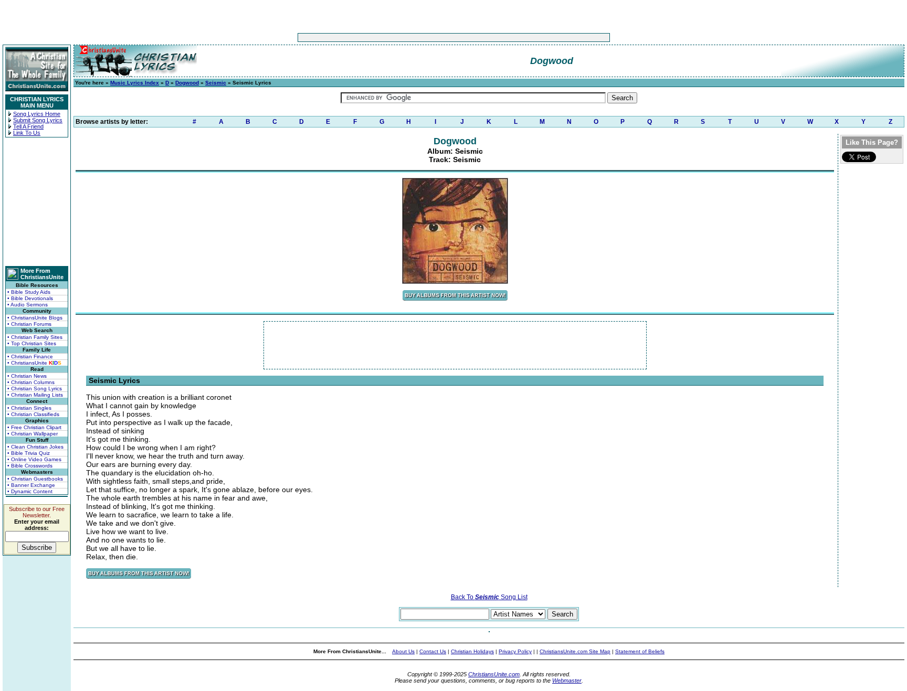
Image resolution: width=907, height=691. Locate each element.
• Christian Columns (31, 382)
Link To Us (26, 133)
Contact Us (432, 651)
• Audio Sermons (27, 304)
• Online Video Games (34, 459)
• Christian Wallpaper (32, 434)
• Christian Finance (30, 356)
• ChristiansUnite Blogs (34, 318)
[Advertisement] (421, 37)
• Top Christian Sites (31, 343)
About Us (403, 651)
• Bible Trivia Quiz (28, 453)
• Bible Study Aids (28, 292)
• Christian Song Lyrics (34, 388)
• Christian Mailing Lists (35, 395)
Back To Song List (489, 597)
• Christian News (27, 376)
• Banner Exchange (31, 485)
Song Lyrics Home (36, 114)
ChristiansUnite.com (494, 674)
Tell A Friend (28, 126)
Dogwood (187, 83)
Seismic (215, 83)
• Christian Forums (29, 324)
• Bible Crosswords (29, 466)
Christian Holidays (472, 651)
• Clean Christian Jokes (35, 447)
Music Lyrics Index (134, 83)
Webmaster (567, 680)
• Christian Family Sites (34, 337)
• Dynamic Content (29, 491)
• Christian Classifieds (33, 414)
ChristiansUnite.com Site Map (575, 651)
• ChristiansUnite (34, 363)
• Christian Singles (29, 408)
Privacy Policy (515, 651)
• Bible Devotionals (30, 298)
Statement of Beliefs (640, 651)
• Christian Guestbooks (35, 479)
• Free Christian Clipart (34, 427)
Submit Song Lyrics (37, 120)
